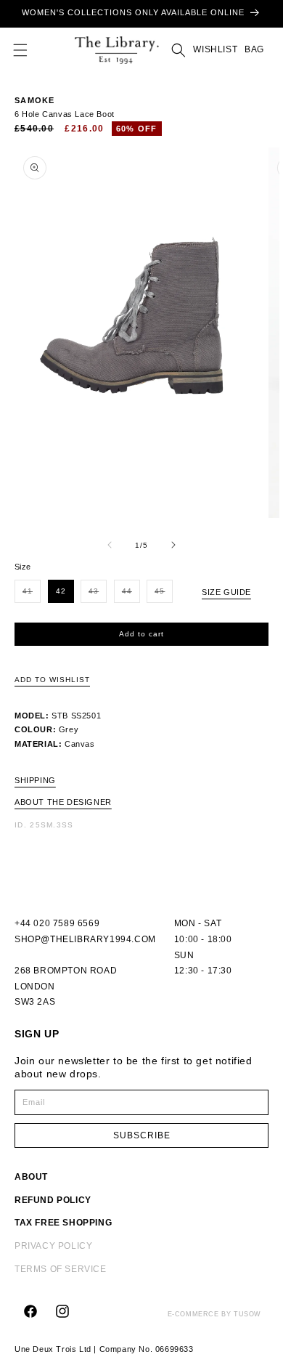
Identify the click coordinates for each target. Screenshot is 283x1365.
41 (31, 594)
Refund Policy (53, 1200)
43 (98, 594)
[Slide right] (173, 545)
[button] (20, 50)
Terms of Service (61, 1269)
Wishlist (215, 49)
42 (61, 591)
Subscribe (142, 1135)
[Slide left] (110, 545)
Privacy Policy (53, 1246)
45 (164, 594)
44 (131, 594)
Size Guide (226, 592)
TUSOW (247, 1314)
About (31, 1177)
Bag (253, 49)
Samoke (35, 100)
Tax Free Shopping (63, 1223)
